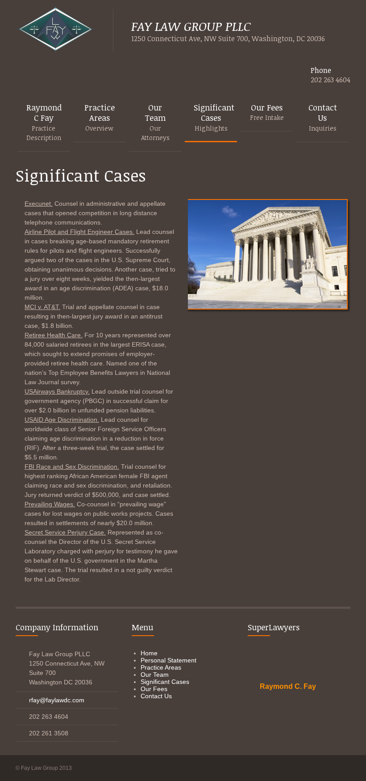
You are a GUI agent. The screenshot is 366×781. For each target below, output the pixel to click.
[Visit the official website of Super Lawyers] (287, 708)
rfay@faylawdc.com (56, 700)
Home (149, 653)
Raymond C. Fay (288, 686)
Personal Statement (168, 660)
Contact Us (156, 696)
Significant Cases (165, 681)
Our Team (155, 674)
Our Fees (154, 688)
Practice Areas (161, 667)
